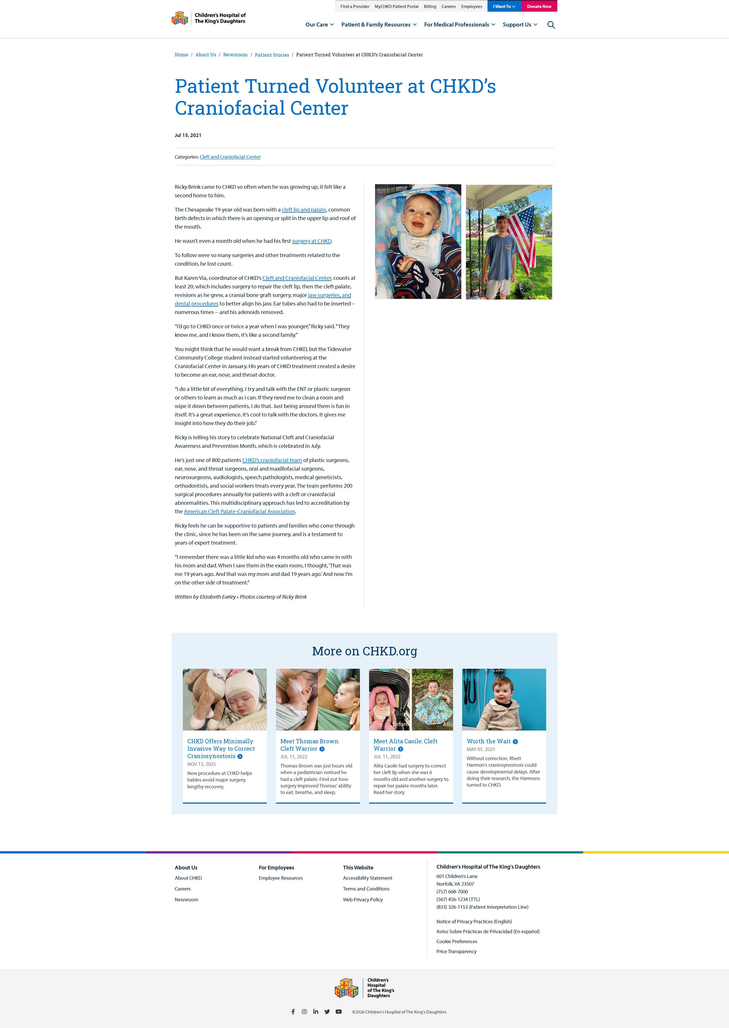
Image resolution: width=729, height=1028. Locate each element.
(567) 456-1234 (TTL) (458, 899)
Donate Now (539, 6)
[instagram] (304, 1011)
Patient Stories (272, 55)
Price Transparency (456, 951)
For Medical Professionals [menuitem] (456, 24)
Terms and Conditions (366, 888)
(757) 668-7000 (452, 891)
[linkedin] (316, 1011)
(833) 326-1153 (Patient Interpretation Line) (483, 907)
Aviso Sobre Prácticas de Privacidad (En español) (488, 931)
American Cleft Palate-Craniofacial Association (239, 511)
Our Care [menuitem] (317, 24)
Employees (471, 6)
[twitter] (327, 1011)
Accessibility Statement (367, 878)
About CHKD (188, 878)
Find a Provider (355, 6)
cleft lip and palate (304, 209)
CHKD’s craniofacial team (272, 459)
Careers (449, 6)
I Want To (502, 6)
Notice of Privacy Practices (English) (474, 921)
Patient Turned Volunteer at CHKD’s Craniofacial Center (359, 55)
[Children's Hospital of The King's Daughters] (209, 19)
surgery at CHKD (311, 240)
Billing (430, 6)
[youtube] (338, 1011)
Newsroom (235, 55)
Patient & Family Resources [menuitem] (376, 24)
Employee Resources (281, 878)
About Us (205, 55)
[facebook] (293, 1011)
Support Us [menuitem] (517, 24)
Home (181, 55)
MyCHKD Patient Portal (397, 6)
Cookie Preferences (457, 941)
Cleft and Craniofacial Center (230, 156)
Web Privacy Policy (363, 899)
